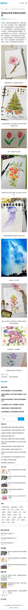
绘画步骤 (7, 519)
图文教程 (15, 512)
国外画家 (9, 512)
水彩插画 (3, 517)
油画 (25, 517)
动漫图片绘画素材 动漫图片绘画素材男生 (12, 433)
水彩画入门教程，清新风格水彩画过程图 (17, 575)
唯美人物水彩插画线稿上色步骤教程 (17, 558)
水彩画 (9, 517)
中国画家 (3, 509)
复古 (20, 512)
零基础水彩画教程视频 (13, 376)
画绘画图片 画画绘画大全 (8, 463)
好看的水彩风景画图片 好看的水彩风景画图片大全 (13, 400)
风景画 (13, 522)
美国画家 (13, 519)
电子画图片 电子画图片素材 (8, 460)
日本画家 (15, 514)
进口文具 (3, 522)
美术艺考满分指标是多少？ (8, 543)
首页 (2, 9)
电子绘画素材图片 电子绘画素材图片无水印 (13, 457)
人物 (12, 509)
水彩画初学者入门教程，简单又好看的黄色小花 (17, 583)
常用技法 (3, 514)
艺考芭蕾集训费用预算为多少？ (9, 538)
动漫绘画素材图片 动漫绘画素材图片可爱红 (13, 430)
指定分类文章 (5, 530)
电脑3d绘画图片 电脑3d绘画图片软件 (11, 449)
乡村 (8, 509)
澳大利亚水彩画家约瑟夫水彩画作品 (17, 564)
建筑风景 (9, 514)
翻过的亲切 (9, 19)
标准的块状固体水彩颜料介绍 (15, 489)
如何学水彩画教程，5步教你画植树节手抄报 (17, 591)
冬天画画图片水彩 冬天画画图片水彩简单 (12, 404)
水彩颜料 (20, 517)
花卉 (18, 519)
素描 (3, 519)
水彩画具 (14, 517)
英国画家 (23, 519)
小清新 (24, 512)
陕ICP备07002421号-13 (18, 605)
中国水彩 (21, 507)
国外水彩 (3, 512)
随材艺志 (4, 3)
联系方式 (16, 607)
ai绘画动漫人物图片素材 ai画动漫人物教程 (13, 439)
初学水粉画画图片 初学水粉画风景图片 (12, 390)
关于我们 (11, 607)
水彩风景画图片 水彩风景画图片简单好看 (12, 412)
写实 (22, 509)
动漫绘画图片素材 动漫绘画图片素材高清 (12, 427)
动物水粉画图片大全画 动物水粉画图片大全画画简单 (13, 395)
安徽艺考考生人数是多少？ (8, 533)
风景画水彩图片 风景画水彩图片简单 (11, 408)
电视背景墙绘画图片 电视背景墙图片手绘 (12, 446)
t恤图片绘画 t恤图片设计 (8, 436)
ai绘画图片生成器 (5, 507)
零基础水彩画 (4, 376)
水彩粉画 (7, 9)
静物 (8, 522)
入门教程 (17, 509)
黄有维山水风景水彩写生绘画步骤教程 (17, 552)
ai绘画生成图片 (14, 507)
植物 (20, 514)
